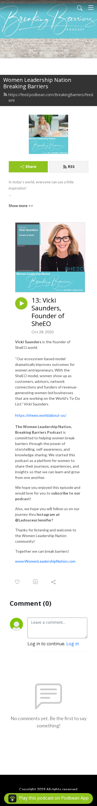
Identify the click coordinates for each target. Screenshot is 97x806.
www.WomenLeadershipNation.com (45, 561)
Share (30, 166)
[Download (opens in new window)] (36, 581)
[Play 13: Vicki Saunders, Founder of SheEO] (21, 303)
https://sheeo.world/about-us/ (40, 415)
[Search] (80, 7)
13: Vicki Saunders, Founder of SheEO (48, 311)
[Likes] (18, 582)
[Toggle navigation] (91, 7)
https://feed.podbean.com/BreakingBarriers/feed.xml (51, 97)
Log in (72, 644)
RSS (71, 166)
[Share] (54, 582)
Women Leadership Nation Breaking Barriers (37, 83)
